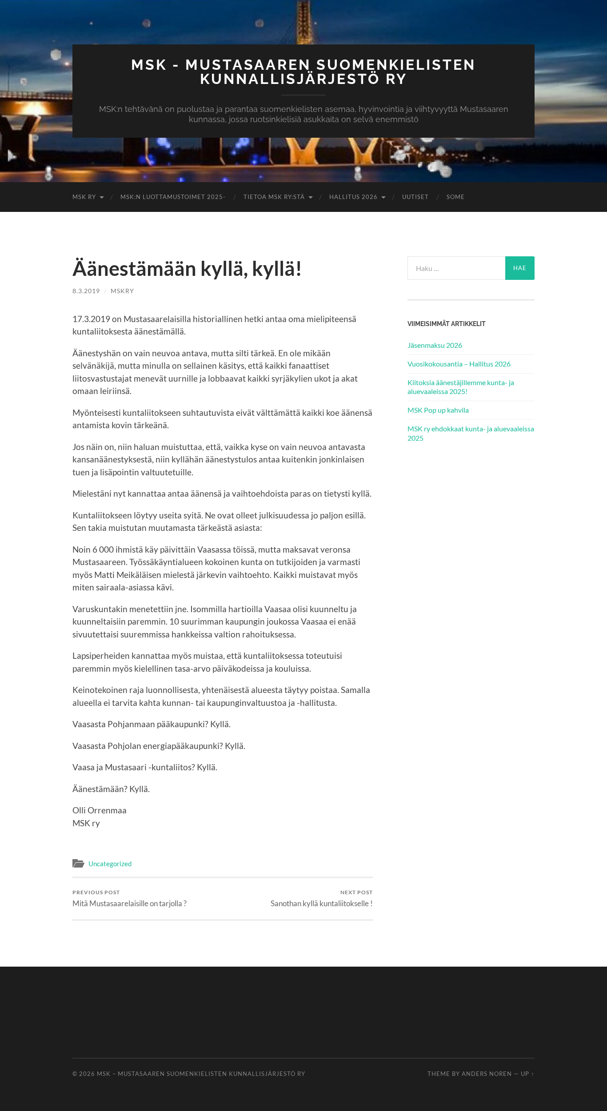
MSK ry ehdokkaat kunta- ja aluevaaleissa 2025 (470, 433)
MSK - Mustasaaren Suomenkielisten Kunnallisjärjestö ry (303, 71)
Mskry (122, 291)
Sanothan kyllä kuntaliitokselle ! (322, 898)
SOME (456, 196)
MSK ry (84, 196)
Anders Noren (487, 1073)
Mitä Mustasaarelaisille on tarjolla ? (129, 898)
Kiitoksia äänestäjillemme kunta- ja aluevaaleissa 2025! (460, 387)
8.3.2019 (86, 291)
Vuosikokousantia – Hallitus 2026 (459, 363)
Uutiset (415, 196)
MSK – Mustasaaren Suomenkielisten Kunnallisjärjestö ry (201, 1073)
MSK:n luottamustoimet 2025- (173, 196)
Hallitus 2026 (353, 196)
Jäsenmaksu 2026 (434, 345)
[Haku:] (456, 268)
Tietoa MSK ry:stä (274, 196)
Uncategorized (110, 864)
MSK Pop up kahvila (438, 410)
